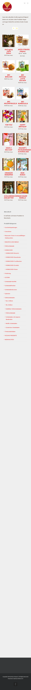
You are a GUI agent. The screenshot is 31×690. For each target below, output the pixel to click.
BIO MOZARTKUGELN (10, 102)
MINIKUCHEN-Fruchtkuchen (14, 261)
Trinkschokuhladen (10, 331)
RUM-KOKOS (22, 174)
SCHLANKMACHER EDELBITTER (11, 197)
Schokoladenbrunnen (11, 289)
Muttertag (8, 273)
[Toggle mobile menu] (28, 3)
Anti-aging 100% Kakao (9, 51)
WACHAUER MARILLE (22, 197)
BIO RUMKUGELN (23, 103)
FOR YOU (8, 125)
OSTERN (7, 277)
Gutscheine (8, 231)
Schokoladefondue (10, 285)
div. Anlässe (9, 305)
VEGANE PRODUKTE (11, 335)
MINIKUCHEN (9, 250)
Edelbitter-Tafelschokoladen (14, 309)
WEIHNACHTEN (9, 339)
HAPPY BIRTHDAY (22, 126)
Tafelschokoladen (10, 297)
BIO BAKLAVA (8, 76)
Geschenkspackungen (11, 227)
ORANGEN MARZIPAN (8, 174)
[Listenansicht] (16, 28)
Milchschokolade (9, 246)
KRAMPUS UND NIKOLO (12, 242)
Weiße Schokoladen (11, 323)
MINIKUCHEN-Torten (12, 269)
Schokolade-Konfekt (10, 281)
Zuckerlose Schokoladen (12, 327)
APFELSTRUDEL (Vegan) (24, 50)
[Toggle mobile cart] (24, 3)
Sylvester (7, 293)
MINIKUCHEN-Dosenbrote (13, 257)
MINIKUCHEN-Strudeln (12, 265)
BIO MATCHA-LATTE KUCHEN (22, 77)
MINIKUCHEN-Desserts (12, 253)
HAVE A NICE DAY (8, 149)
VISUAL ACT (20, 678)
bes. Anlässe (9, 300)
